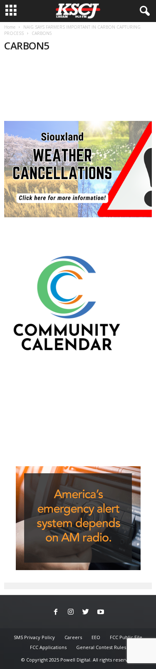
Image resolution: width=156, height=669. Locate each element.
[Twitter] (85, 612)
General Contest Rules (101, 647)
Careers (73, 637)
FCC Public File (126, 637)
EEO (96, 637)
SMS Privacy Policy (34, 637)
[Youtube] (100, 612)
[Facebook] (55, 612)
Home (9, 27)
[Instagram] (70, 612)
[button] (143, 11)
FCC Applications (48, 647)
